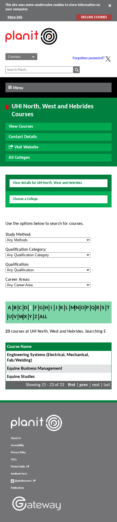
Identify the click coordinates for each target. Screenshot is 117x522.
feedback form (19, 474)
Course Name (19, 347)
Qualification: (17, 265)
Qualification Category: (25, 249)
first (71, 385)
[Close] (110, 5)
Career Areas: (17, 280)
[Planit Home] (31, 48)
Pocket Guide (18, 467)
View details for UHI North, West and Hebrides (47, 183)
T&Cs (14, 459)
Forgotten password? (88, 58)
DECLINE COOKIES (94, 17)
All (43, 317)
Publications (17, 488)
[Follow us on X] (108, 58)
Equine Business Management (34, 368)
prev (83, 385)
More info (15, 17)
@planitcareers (23, 481)
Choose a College (25, 199)
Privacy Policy (18, 452)
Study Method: (18, 234)
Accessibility (17, 445)
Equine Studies (21, 377)
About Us (16, 438)
